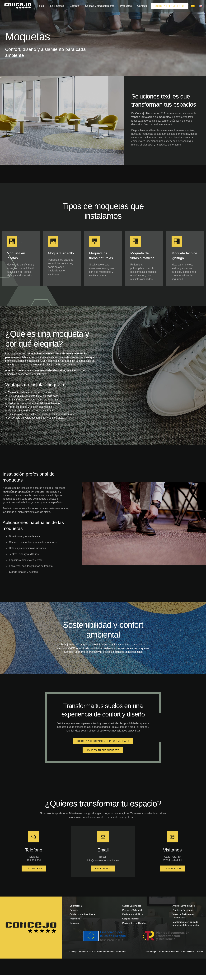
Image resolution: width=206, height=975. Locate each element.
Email (103, 849)
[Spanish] (193, 5)
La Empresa (57, 6)
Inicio (41, 6)
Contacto (142, 6)
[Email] (103, 836)
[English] (201, 5)
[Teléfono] (33, 836)
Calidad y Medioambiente (99, 6)
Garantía (75, 6)
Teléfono (33, 849)
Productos (126, 6)
